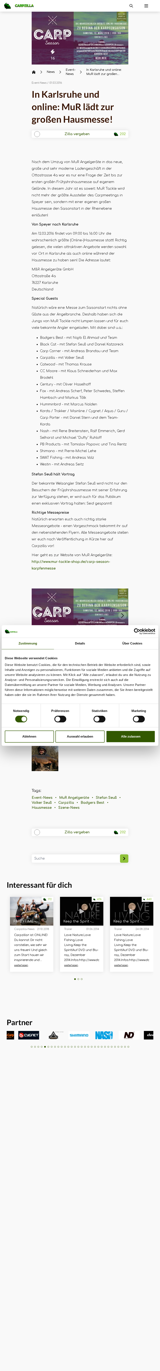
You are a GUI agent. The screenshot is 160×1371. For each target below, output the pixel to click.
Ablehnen (29, 736)
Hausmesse (42, 808)
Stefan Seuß (106, 798)
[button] (37, 615)
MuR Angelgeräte (74, 798)
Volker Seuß (42, 803)
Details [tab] (80, 643)
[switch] (60, 719)
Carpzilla (66, 803)
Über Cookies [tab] (132, 643)
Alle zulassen (130, 736)
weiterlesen (21, 965)
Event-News (39, 82)
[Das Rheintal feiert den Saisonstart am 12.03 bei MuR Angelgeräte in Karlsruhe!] (80, 38)
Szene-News (69, 808)
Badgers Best (92, 803)
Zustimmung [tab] (28, 643)
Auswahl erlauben (80, 736)
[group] (17, 1035)
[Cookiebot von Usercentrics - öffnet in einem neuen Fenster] (137, 631)
